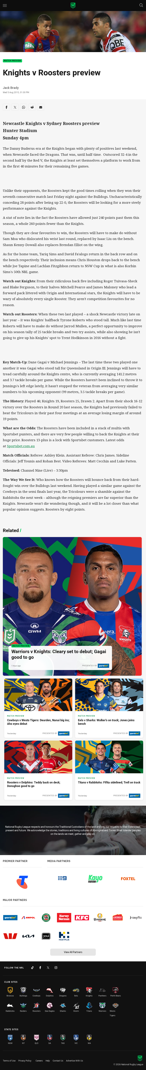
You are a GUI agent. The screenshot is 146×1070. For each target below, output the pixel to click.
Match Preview (12, 61)
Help (48, 1060)
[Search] (141, 5)
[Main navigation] (5, 5)
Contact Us (58, 1060)
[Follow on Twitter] (48, 967)
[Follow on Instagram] (55, 967)
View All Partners (73, 952)
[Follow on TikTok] (32, 967)
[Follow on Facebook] (40, 967)
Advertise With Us (74, 1060)
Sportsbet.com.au (21, 446)
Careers (39, 1060)
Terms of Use (9, 1060)
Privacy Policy (24, 1060)
